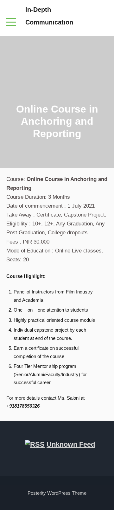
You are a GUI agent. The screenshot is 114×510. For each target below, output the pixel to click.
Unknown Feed (71, 444)
